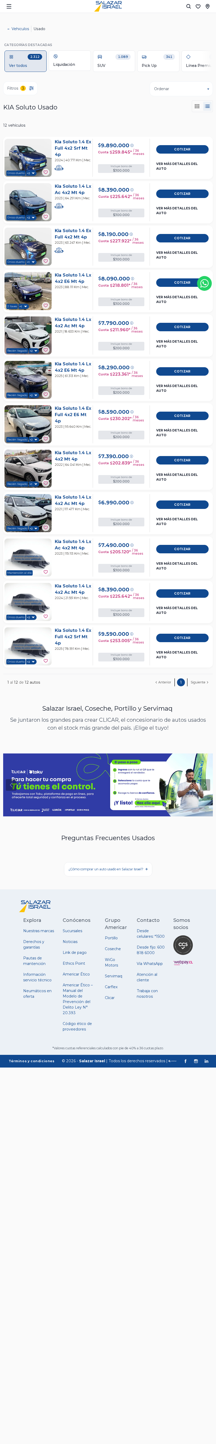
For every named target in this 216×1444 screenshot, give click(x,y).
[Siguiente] (205, 785)
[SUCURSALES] (207, 6)
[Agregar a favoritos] (46, 172)
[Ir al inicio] (108, 6)
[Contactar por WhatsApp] (204, 283)
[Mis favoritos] (198, 6)
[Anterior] (11, 785)
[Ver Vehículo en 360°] (59, 168)
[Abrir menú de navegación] (9, 6)
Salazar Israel (92, 1061)
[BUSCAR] (188, 6)
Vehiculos (20, 28)
